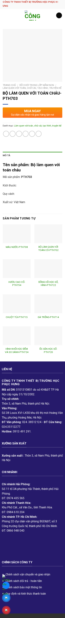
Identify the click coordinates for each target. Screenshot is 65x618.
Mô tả (6, 155)
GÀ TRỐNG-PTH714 (48, 317)
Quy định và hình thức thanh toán (26, 593)
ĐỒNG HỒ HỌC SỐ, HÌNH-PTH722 (48, 283)
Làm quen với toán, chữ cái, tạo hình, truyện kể (32, 87)
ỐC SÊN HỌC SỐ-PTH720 (48, 350)
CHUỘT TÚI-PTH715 (17, 317)
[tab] (32, 155)
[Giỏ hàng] (59, 15)
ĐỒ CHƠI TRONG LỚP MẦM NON (37, 85)
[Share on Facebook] (13, 134)
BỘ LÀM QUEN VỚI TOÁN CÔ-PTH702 (48, 248)
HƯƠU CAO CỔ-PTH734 (16, 283)
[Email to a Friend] (26, 134)
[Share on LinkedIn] (39, 134)
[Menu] (5, 15)
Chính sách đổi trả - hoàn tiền (24, 581)
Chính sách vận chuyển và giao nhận (28, 574)
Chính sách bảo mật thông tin (24, 587)
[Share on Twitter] (19, 134)
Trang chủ (9, 85)
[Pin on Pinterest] (32, 134)
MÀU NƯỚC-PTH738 (17, 246)
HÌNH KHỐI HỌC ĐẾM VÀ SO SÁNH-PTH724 (17, 350)
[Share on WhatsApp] (6, 134)
